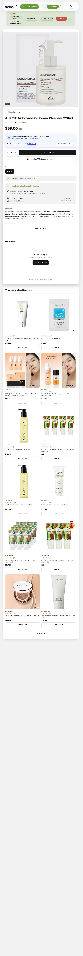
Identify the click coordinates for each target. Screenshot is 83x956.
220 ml (9, 171)
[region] (40, 69)
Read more (39, 228)
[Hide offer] (70, 19)
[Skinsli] (11, 7)
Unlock (62, 18)
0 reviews (23, 122)
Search (54, 6)
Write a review (40, 262)
